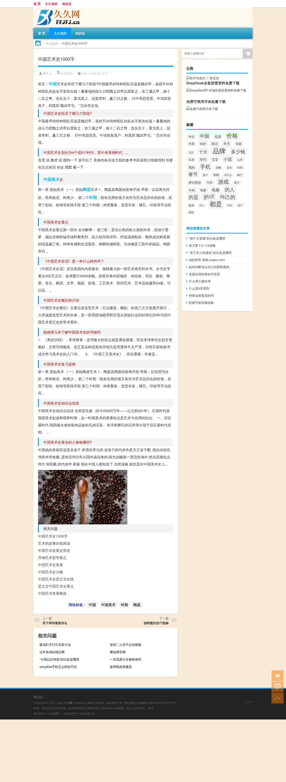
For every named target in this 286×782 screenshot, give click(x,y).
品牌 (219, 150)
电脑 (215, 189)
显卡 (205, 175)
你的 (203, 143)
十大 (203, 151)
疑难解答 (142, 703)
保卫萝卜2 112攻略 (202, 245)
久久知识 (51, 3)
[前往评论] (276, 687)
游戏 (223, 181)
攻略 (218, 167)
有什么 (228, 175)
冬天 (226, 143)
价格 (232, 135)
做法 (214, 143)
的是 (193, 196)
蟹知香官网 (118, 652)
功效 (239, 143)
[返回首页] (276, 675)
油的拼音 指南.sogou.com (207, 259)
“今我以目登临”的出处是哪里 (59, 659)
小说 (227, 159)
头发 (191, 159)
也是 (217, 136)
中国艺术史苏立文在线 (56, 579)
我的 (192, 167)
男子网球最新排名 (54, 623)
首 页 (37, 3)
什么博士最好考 (200, 281)
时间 (240, 167)
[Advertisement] (134, 750)
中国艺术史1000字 (52, 536)
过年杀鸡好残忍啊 (52, 652)
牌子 (237, 182)
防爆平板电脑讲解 (201, 302)
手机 (205, 166)
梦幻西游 (195, 182)
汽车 (209, 182)
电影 (203, 190)
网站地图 (129, 703)
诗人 (201, 205)
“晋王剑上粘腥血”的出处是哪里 (210, 252)
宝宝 (215, 159)
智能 (216, 175)
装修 (191, 205)
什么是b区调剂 (199, 288)
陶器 (87, 189)
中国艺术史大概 (50, 571)
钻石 (229, 205)
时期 (93, 197)
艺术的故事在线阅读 (54, 543)
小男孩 (248, 702)
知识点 (67, 3)
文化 (229, 167)
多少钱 (238, 151)
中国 (53, 84)
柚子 (239, 175)
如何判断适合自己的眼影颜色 (209, 267)
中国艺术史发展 (50, 564)
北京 (191, 152)
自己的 (227, 196)
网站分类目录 (96, 703)
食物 (191, 212)
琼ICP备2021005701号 (162, 703)
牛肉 (192, 190)
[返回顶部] (276, 698)
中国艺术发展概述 (52, 593)
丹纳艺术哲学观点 (52, 557)
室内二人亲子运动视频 (125, 644)
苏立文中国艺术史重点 (56, 586)
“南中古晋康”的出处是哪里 (207, 238)
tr (51, 73)
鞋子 (240, 205)
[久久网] (57, 8)
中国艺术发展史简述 (54, 550)
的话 (209, 196)
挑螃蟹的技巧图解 (156, 623)
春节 (193, 174)
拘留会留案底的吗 (201, 295)
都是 (216, 203)
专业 (191, 136)
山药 (240, 159)
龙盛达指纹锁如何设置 (204, 274)
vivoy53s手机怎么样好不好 (58, 666)
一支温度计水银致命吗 (125, 659)
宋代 (203, 159)
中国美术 (51, 179)
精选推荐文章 (114, 703)
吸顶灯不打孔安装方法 (55, 644)
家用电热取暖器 (121, 666)
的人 (230, 189)
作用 (191, 144)
